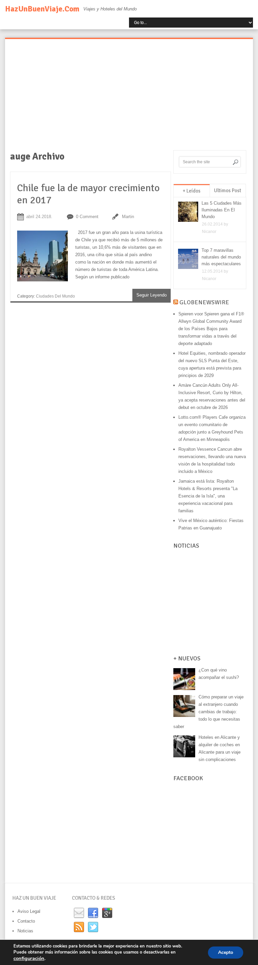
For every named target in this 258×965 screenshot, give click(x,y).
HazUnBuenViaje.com (42, 9)
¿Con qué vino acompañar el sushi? (219, 673)
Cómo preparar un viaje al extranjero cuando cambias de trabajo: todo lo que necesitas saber (208, 711)
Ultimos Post (227, 190)
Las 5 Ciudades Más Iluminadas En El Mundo (222, 210)
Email (79, 913)
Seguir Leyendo (151, 295)
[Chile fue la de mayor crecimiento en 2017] (46, 258)
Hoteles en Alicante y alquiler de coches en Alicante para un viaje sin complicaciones (220, 748)
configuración (28, 958)
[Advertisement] (129, 100)
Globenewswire (204, 302)
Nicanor (209, 231)
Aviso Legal (28, 911)
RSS (79, 927)
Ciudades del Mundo (55, 296)
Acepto (225, 952)
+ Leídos (192, 191)
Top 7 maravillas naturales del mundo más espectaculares (221, 257)
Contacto (26, 921)
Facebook (93, 913)
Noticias (25, 930)
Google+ (107, 913)
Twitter (93, 927)
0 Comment (87, 216)
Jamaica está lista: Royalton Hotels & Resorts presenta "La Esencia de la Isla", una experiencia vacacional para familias (208, 496)
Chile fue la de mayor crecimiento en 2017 (88, 194)
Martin (128, 216)
